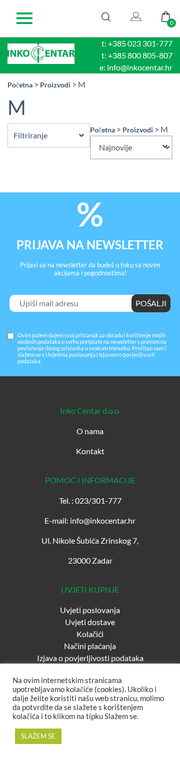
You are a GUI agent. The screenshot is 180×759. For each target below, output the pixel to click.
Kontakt (90, 451)
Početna (20, 84)
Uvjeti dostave (90, 622)
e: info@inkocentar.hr (136, 67)
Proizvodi (55, 84)
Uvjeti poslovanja (90, 610)
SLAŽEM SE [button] (38, 736)
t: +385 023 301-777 (137, 43)
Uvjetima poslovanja (71, 354)
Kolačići (90, 634)
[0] (166, 15)
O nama (90, 431)
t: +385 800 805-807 (137, 55)
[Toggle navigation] (24, 18)
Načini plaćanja (90, 646)
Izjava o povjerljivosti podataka (90, 658)
